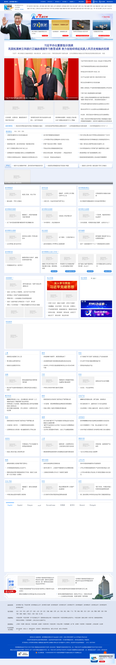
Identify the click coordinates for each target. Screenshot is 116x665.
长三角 (40, 613)
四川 (85, 611)
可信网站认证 (78, 652)
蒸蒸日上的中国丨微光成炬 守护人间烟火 (94, 165)
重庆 (82, 611)
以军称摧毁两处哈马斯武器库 (78, 126)
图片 (99, 6)
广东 (71, 611)
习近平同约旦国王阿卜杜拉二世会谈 (20, 98)
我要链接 (41, 642)
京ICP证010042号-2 (61, 649)
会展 (77, 8)
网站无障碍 (81, 1)
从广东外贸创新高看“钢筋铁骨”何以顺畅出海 (20, 222)
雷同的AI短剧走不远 (86, 365)
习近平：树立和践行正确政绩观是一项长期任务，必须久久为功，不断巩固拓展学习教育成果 (40, 53)
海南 (78, 611)
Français (30, 505)
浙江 (44, 611)
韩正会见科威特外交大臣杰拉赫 (90, 82)
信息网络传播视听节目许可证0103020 (92, 647)
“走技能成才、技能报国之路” (60, 31)
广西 (75, 611)
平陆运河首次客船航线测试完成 (52, 148)
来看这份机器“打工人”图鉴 (67, 120)
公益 (91, 8)
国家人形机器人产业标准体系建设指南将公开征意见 (96, 87)
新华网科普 (9, 252)
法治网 (101, 624)
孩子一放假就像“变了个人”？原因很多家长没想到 (95, 244)
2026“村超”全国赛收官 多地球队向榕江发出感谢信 (95, 429)
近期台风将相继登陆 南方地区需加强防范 (97, 97)
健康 (88, 6)
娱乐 (83, 8)
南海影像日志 (63, 309)
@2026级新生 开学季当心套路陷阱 (54, 244)
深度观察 (9, 278)
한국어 (72, 505)
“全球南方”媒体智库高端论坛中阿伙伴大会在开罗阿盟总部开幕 (84, 580)
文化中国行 (58, 306)
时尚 (85, 8)
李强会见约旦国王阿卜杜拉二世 (90, 71)
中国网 (22, 624)
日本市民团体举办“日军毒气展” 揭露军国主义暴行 (94, 148)
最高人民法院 (54, 628)
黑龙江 (29, 613)
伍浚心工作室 (108, 271)
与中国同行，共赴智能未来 (52, 222)
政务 (102, 6)
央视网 (40, 624)
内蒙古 (24, 613)
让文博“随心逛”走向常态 (14, 244)
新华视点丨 (10, 295)
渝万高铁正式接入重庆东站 (13, 182)
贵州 (88, 611)
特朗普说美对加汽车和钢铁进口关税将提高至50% (95, 139)
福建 (51, 611)
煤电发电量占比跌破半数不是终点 (17, 463)
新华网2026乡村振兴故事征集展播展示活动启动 (94, 420)
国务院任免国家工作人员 (14, 356)
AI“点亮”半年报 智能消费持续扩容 (90, 361)
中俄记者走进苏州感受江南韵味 (16, 494)
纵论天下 (51, 315)
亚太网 (99, 8)
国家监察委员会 (46, 628)
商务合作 (56, 642)
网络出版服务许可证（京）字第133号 (46, 649)
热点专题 (50, 278)
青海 (105, 611)
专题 (103, 53)
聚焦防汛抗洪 (73, 309)
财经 (46, 6)
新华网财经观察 (10, 209)
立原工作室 (54, 271)
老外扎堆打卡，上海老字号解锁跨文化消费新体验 (58, 468)
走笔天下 (73, 312)
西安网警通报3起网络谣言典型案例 (61, 403)
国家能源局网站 (98, 617)
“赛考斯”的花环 (34, 117)
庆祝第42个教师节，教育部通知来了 (54, 356)
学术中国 (52, 8)
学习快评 (45, 35)
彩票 (80, 8)
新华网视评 (9, 187)
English (10, 505)
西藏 (95, 611)
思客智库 (58, 6)
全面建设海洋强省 (98, 31)
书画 (85, 6)
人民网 (18, 624)
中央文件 (109, 6)
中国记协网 (78, 617)
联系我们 (35, 642)
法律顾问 (51, 642)
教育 (68, 6)
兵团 (33, 613)
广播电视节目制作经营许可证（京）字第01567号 (69, 647)
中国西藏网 (66, 624)
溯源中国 (65, 8)
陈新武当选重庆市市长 (13, 365)
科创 (74, 6)
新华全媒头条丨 (27, 284)
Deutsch (82, 505)
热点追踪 (45, 230)
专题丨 (83, 97)
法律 (105, 6)
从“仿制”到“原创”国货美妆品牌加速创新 (55, 494)
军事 (91, 6)
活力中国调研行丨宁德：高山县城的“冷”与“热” (94, 425)
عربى (39, 505)
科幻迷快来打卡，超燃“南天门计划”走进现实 (93, 403)
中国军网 (82, 624)
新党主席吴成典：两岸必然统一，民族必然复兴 (57, 152)
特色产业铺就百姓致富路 (21, 295)
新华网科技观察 (47, 209)
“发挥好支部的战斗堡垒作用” (80, 31)
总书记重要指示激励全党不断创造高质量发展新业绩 (85, 53)
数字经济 (46, 8)
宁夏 (17, 613)
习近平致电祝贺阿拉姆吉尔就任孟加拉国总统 (94, 66)
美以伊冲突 (65, 315)
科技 (71, 6)
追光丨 (9, 292)
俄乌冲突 (58, 315)
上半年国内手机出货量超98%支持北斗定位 (56, 139)
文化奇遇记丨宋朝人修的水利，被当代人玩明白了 (95, 408)
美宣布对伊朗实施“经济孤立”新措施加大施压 (98, 119)
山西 (27, 611)
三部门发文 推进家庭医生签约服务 (91, 93)
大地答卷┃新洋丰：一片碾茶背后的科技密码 (20, 425)
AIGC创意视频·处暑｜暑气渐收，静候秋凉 (93, 399)
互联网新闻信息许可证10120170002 (25, 647)
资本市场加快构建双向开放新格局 (90, 463)
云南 (92, 611)
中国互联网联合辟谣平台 (67, 617)
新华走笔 (66, 312)
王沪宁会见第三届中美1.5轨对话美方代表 (93, 77)
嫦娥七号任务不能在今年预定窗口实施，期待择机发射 (49, 266)
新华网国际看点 (83, 187)
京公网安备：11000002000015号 (47, 652)
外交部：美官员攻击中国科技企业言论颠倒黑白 (95, 114)
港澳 (52, 6)
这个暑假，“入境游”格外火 (67, 237)
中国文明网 (26, 617)
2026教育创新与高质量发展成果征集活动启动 (57, 361)
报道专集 (107, 17)
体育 (79, 6)
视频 (97, 6)
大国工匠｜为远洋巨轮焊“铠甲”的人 (54, 201)
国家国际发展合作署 (46, 617)
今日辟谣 (46, 403)
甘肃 (102, 611)
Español (19, 505)
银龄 (61, 8)
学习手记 (65, 35)
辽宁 (31, 611)
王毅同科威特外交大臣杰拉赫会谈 (17, 135)
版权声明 (46, 642)
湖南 (68, 611)
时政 (37, 6)
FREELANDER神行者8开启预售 (53, 387)
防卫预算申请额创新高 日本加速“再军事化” (93, 201)
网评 (49, 6)
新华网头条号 (95, 604)
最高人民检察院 (63, 628)
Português (93, 505)
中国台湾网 (60, 624)
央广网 (72, 624)
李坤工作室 (90, 271)
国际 (43, 6)
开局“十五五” (52, 303)
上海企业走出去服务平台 (39, 620)
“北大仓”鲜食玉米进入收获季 (88, 451)
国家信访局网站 (20, 620)
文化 (82, 6)
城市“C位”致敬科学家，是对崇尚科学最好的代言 (28, 165)
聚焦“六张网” (61, 303)
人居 (43, 438)
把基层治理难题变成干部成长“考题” (58, 165)
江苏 (41, 611)
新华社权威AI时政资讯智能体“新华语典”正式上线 (72, 588)
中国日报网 (34, 624)
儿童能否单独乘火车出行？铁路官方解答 (56, 472)
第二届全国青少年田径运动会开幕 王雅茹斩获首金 (95, 494)
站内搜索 (103, 1)
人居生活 (37, 8)
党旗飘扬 (51, 306)
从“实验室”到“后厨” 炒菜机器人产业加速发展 (94, 356)
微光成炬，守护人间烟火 (14, 201)
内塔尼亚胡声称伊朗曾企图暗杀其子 (56, 126)
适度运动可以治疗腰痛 (102, 381)
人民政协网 (95, 624)
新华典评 (59, 312)
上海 (38, 611)
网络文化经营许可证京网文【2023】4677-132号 (23, 649)
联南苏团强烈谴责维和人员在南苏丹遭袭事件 (93, 157)
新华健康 (81, 230)
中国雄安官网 (55, 617)
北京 (17, 611)
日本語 (62, 505)
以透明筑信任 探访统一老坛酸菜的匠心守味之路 (21, 429)
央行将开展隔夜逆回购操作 (51, 135)
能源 (74, 8)
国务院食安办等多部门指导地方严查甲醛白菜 (57, 399)
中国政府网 (19, 617)
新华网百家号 (103, 604)
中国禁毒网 (28, 620)
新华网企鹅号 (19, 607)
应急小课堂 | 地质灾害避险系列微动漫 (55, 408)
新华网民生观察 (10, 230)
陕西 (99, 611)
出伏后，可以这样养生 (87, 387)
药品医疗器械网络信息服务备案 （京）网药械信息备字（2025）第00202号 (87, 649)
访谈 (94, 6)
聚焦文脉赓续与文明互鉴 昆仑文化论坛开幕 (32, 594)
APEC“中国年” (70, 303)
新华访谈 (45, 187)
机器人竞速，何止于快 (29, 194)
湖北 (65, 611)
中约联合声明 (107, 61)
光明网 (77, 624)
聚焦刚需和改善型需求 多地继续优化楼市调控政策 (59, 451)
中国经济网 (53, 624)
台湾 (54, 6)
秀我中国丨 (10, 298)
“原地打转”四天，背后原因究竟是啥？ (94, 99)
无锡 (36, 613)
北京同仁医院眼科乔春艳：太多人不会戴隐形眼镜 (58, 429)
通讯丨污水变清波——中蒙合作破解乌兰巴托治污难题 (23, 304)
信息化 (42, 8)
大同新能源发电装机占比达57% (16, 468)
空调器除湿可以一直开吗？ (15, 265)
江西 (54, 611)
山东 (58, 611)
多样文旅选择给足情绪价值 (52, 463)
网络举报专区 (110, 1)
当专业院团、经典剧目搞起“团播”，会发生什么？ (95, 222)
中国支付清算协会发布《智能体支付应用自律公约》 (22, 157)
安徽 (48, 611)
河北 (24, 611)
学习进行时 (30, 6)
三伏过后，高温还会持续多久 (52, 157)
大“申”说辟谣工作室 (70, 271)
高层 (34, 6)
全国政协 (38, 628)
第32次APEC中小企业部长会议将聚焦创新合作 (95, 109)
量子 (76, 6)
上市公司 (104, 8)
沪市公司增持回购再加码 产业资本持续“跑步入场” (95, 468)
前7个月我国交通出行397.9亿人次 (17, 148)
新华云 (68, 642)
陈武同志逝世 (11, 139)
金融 (28, 8)
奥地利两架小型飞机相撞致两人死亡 (90, 152)
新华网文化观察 (83, 209)
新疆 (21, 613)
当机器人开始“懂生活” (65, 216)
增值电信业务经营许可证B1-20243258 (45, 647)
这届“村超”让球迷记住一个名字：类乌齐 (23, 301)
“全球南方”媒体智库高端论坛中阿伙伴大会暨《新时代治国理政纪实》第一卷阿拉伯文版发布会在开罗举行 (45, 580)
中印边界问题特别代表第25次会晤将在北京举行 (95, 104)
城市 (69, 8)
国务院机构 (32, 628)
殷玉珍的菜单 (44, 117)
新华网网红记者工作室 (49, 252)
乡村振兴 (57, 8)
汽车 (31, 8)
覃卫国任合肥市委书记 (13, 361)
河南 (61, 611)
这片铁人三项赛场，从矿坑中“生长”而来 (23, 292)
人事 (40, 6)
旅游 (72, 8)
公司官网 (17, 7)
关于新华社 (43, 1)
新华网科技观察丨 (61, 117)
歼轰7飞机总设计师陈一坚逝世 (52, 144)
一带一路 (95, 8)
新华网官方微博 (46, 604)
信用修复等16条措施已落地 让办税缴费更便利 (21, 152)
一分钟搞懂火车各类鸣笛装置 (23, 298)
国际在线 (27, 624)
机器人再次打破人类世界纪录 (16, 451)
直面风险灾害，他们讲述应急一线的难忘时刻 (20, 144)
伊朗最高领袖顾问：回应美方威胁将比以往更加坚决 (96, 121)
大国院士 (72, 306)
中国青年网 (46, 624)
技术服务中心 (62, 642)
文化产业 (109, 8)
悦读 (88, 8)
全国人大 (25, 628)
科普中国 (90, 617)
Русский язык (50, 505)
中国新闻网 (88, 624)
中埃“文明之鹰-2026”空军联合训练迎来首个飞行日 (95, 135)
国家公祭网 (84, 617)
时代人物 (66, 306)
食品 (34, 8)
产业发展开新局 (53, 309)
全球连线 (64, 6)
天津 (21, 611)
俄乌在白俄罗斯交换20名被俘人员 (94, 144)
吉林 (34, 611)
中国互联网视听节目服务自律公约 (65, 652)
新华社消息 (51, 312)
